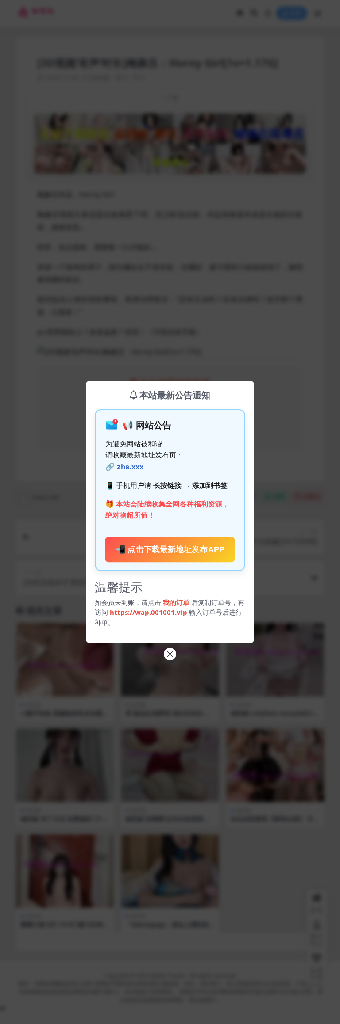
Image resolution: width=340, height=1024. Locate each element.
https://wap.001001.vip (149, 612)
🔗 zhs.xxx (124, 467)
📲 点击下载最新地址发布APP (170, 549)
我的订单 (176, 602)
